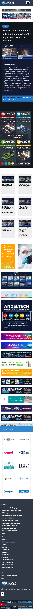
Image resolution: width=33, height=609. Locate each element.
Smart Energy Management (11, 523)
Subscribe (5, 552)
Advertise (5, 549)
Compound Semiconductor (11, 510)
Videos (4, 544)
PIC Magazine (7, 513)
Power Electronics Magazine (12, 515)
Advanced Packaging (9, 508)
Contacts (5, 554)
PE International (7, 565)
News (4, 539)
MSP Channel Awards (9, 575)
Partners (5, 547)
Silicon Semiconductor (10, 520)
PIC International (8, 567)
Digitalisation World (9, 528)
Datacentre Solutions (9, 525)
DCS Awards (6, 573)
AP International (8, 559)
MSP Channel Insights (9, 530)
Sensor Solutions (8, 518)
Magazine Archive (8, 542)
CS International (8, 562)
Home (4, 537)
